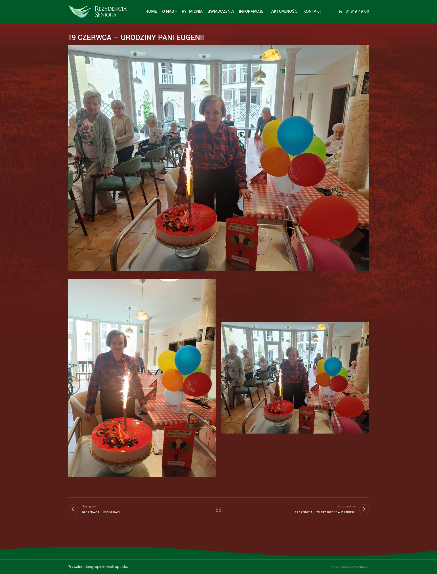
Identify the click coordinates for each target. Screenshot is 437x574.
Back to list (219, 509)
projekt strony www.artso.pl (350, 567)
